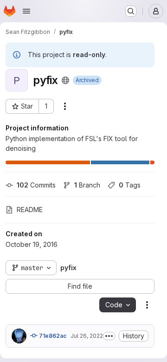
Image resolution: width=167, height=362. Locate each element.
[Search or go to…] (130, 11)
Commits (36, 185)
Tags (130, 185)
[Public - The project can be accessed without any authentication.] (65, 80)
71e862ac (52, 335)
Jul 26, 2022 (87, 335)
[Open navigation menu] (26, 11)
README (30, 209)
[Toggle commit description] (109, 336)
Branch (87, 185)
